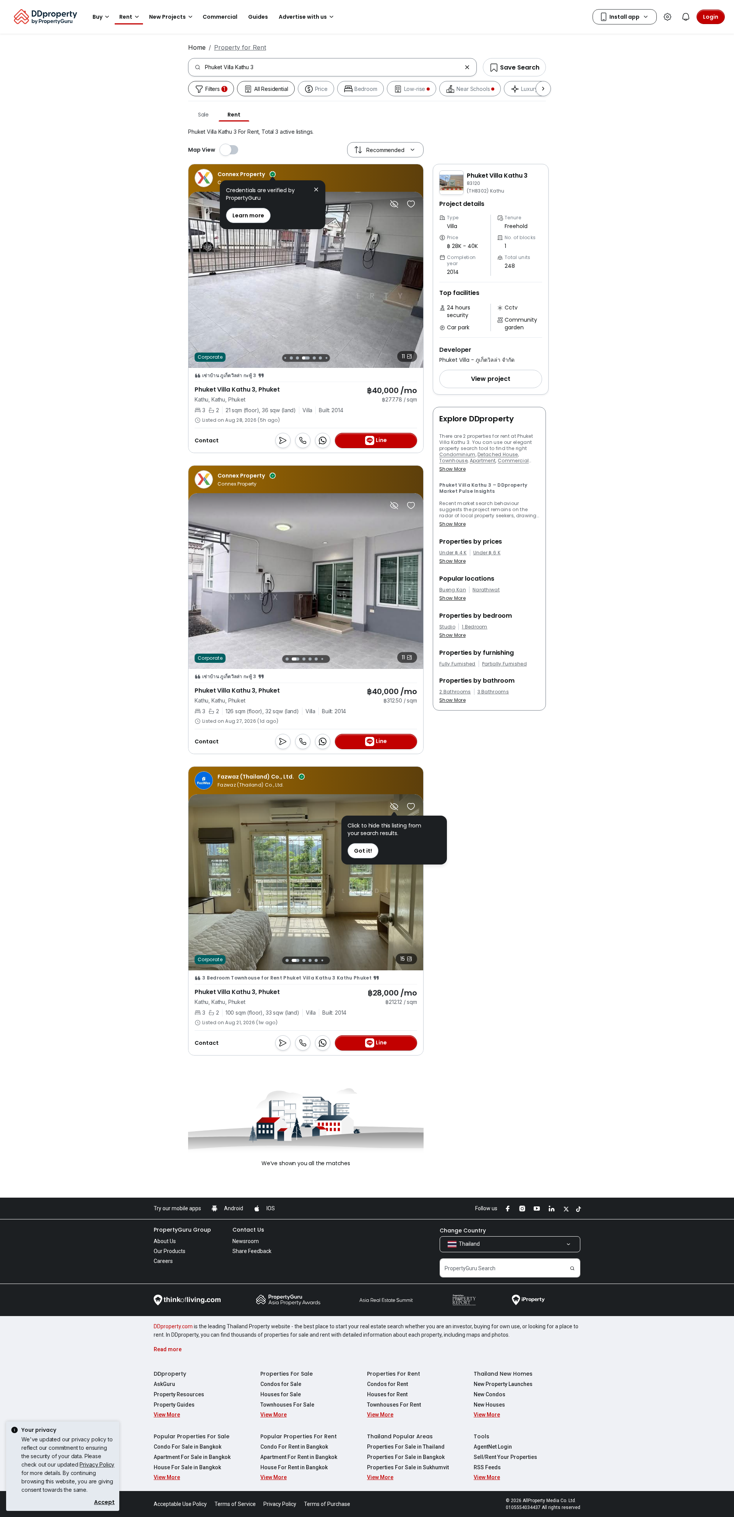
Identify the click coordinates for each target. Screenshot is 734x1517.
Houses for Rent (387, 1394)
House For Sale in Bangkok (187, 1467)
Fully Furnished (457, 664)
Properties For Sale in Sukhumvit (408, 1467)
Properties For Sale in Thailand (406, 1447)
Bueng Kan (452, 590)
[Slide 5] (312, 357)
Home (197, 47)
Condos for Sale (280, 1384)
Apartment (483, 460)
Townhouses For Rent (394, 1405)
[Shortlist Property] (411, 204)
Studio (447, 627)
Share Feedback (251, 1251)
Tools (481, 1436)
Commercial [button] (220, 17)
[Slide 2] (291, 357)
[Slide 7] (326, 358)
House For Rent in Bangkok (294, 1467)
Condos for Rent (387, 1384)
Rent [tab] (233, 114)
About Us (165, 1241)
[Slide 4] (303, 357)
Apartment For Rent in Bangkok (298, 1457)
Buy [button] (97, 17)
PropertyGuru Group (182, 1230)
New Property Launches (503, 1384)
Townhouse (453, 460)
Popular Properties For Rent (298, 1436)
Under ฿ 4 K (453, 553)
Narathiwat (486, 590)
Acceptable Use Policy (180, 1504)
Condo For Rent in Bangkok (294, 1447)
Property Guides (174, 1405)
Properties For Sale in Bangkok (406, 1457)
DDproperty (170, 1374)
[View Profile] (235, 178)
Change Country (463, 1230)
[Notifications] (685, 16)
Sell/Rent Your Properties (505, 1457)
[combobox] (333, 67)
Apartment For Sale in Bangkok (192, 1457)
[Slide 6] (320, 357)
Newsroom (245, 1241)
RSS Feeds (487, 1467)
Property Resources (179, 1394)
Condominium (457, 454)
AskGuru (164, 1384)
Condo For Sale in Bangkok (187, 1447)
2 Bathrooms (455, 692)
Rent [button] (125, 17)
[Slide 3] (297, 357)
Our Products (169, 1251)
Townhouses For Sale (287, 1405)
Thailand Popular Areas (400, 1436)
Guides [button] (258, 17)
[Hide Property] (394, 204)
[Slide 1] (285, 358)
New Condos (489, 1394)
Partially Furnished (504, 664)
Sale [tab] (203, 114)
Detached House (497, 454)
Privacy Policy (97, 1464)
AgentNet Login (493, 1447)
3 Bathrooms (493, 692)
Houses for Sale (280, 1394)
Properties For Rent (393, 1374)
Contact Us (248, 1230)
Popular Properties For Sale (191, 1436)
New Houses (489, 1405)
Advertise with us (303, 17)
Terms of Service (235, 1504)
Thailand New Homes (503, 1374)
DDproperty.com (173, 1326)
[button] (490, 379)
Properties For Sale (286, 1374)
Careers (163, 1261)
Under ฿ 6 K (487, 553)
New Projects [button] (167, 17)
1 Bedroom (474, 627)
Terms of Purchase (327, 1504)
